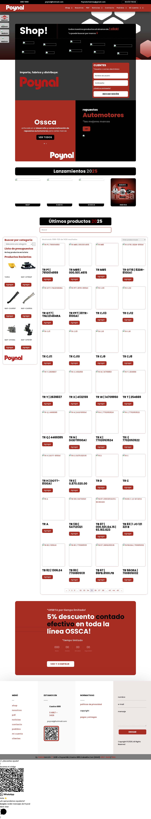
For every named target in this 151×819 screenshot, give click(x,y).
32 (81, 590)
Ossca (45, 122)
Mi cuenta (133, 8)
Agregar (9, 285)
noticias (16, 719)
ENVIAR (132, 731)
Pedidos (120, 8)
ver (86, 128)
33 (84, 590)
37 (99, 590)
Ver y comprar (59, 664)
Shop (67, 8)
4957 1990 (24, 2)
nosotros (17, 710)
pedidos (16, 729)
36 (95, 590)
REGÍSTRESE (130, 2)
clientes (16, 738)
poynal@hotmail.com (54, 2)
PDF (87, 8)
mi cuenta (17, 733)
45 (118, 590)
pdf (14, 715)
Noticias (96, 8)
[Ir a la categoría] (33, 244)
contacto (17, 724)
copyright (84, 710)
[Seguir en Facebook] (127, 691)
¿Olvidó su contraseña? (102, 88)
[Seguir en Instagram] (137, 691)
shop (14, 705)
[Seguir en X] (132, 691)
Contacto (109, 8)
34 (88, 590)
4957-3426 (105, 757)
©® (52, 757)
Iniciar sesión (111, 94)
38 (103, 590)
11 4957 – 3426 (53, 714)
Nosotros (79, 8)
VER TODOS (45, 137)
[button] (75, 761)
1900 (113, 757)
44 (114, 590)
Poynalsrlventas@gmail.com (93, 2)
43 (110, 590)
